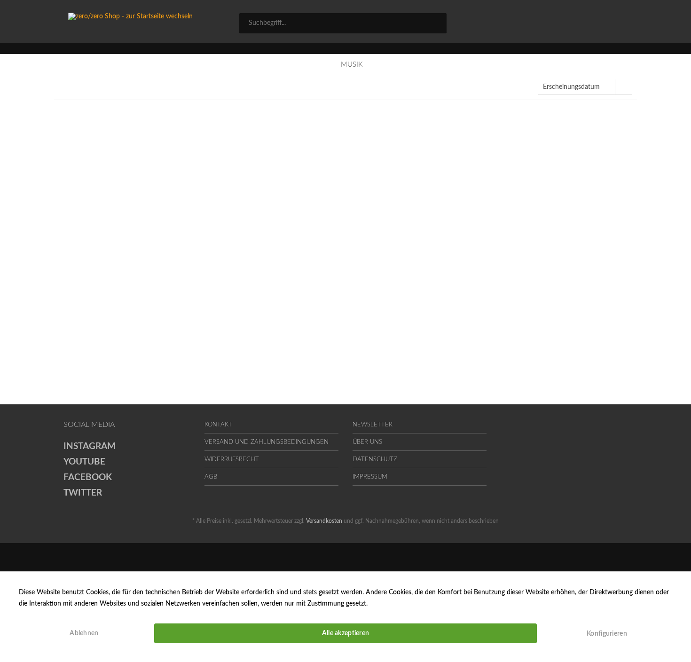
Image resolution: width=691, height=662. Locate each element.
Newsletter (373, 425)
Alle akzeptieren (345, 633)
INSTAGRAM (89, 446)
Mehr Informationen (399, 603)
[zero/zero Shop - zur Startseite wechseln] (154, 23)
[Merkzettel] (544, 24)
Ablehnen (84, 633)
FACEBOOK (87, 477)
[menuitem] (343, 23)
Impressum (370, 477)
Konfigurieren (607, 633)
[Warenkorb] (622, 24)
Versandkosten (324, 521)
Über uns (367, 442)
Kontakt (218, 425)
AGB (210, 477)
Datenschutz (375, 460)
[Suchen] (436, 22)
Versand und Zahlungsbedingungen (266, 442)
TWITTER (82, 493)
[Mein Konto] (585, 24)
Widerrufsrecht (231, 460)
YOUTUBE (84, 461)
